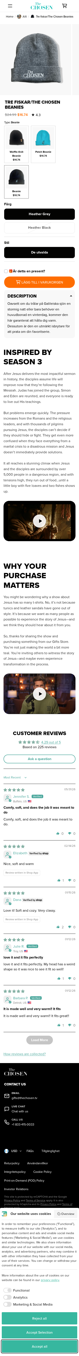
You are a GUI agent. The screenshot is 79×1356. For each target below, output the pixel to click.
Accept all (39, 1346)
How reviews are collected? (25, 1053)
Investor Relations (16, 1189)
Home (9, 16)
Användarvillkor (37, 1163)
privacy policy (50, 1280)
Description (22, 296)
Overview (67, 1214)
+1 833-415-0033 (23, 1124)
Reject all (39, 1318)
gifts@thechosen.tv (24, 1098)
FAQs (30, 1151)
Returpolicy (12, 1163)
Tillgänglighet (50, 1151)
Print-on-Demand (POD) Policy (24, 1181)
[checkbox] (16, 1290)
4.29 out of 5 (51, 742)
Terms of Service (35, 1200)
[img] (14, 789)
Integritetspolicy (15, 1172)
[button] (57, 833)
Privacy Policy (12, 1200)
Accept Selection (39, 1332)
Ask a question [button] (39, 758)
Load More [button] (39, 1039)
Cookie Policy (42, 1172)
